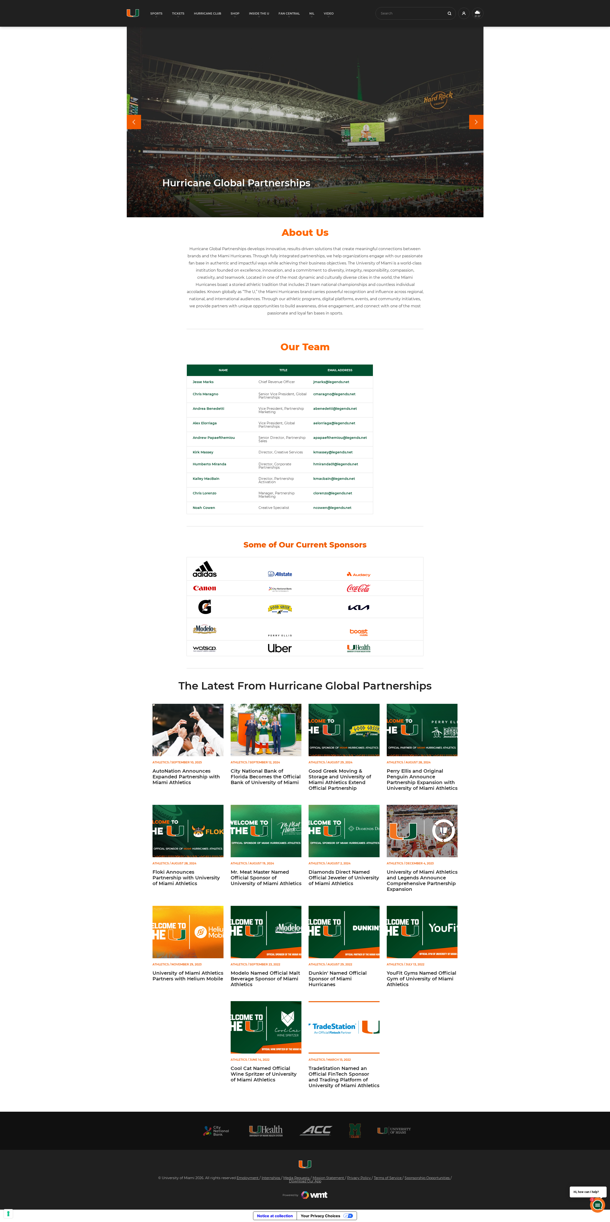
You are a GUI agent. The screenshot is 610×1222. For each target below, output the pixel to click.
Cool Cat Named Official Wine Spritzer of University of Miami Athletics (264, 1074)
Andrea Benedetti (208, 408)
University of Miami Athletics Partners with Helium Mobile (187, 976)
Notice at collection (275, 1215)
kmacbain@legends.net (334, 479)
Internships (271, 1178)
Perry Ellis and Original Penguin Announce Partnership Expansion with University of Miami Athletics (422, 779)
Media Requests (296, 1178)
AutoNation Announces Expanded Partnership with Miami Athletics (186, 776)
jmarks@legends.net (331, 382)
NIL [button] (311, 13)
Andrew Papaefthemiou (214, 438)
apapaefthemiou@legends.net (340, 438)
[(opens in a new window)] (216, 1130)
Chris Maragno (205, 394)
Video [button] (329, 13)
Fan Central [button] (289, 13)
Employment (248, 1178)
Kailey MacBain (206, 479)
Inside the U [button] (259, 13)
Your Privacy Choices (320, 1215)
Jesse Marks (203, 382)
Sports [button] (156, 13)
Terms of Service (388, 1178)
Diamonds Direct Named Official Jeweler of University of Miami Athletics (344, 877)
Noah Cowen (204, 508)
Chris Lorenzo (204, 493)
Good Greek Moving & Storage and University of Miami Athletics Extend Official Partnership (340, 779)
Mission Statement (329, 1178)
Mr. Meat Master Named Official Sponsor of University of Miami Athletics (266, 877)
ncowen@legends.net (332, 508)
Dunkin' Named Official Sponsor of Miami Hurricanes (338, 978)
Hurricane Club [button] (207, 13)
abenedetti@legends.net (335, 408)
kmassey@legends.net (333, 452)
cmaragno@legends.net (334, 394)
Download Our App (305, 1181)
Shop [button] (235, 13)
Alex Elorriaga (205, 423)
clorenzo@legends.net (332, 493)
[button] (464, 13)
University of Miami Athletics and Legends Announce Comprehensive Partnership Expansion (422, 880)
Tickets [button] (178, 13)
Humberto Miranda (209, 464)
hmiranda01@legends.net (335, 464)
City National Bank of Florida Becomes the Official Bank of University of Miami (266, 776)
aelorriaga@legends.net (334, 423)
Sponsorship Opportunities (428, 1178)
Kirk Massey (203, 452)
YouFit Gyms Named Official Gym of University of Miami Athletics (421, 978)
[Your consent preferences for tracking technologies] (8, 1213)
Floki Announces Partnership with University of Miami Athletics (186, 877)
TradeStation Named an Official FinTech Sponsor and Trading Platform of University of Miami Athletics (344, 1076)
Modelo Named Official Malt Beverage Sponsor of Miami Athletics (265, 978)
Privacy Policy (359, 1178)
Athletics (160, 762)
